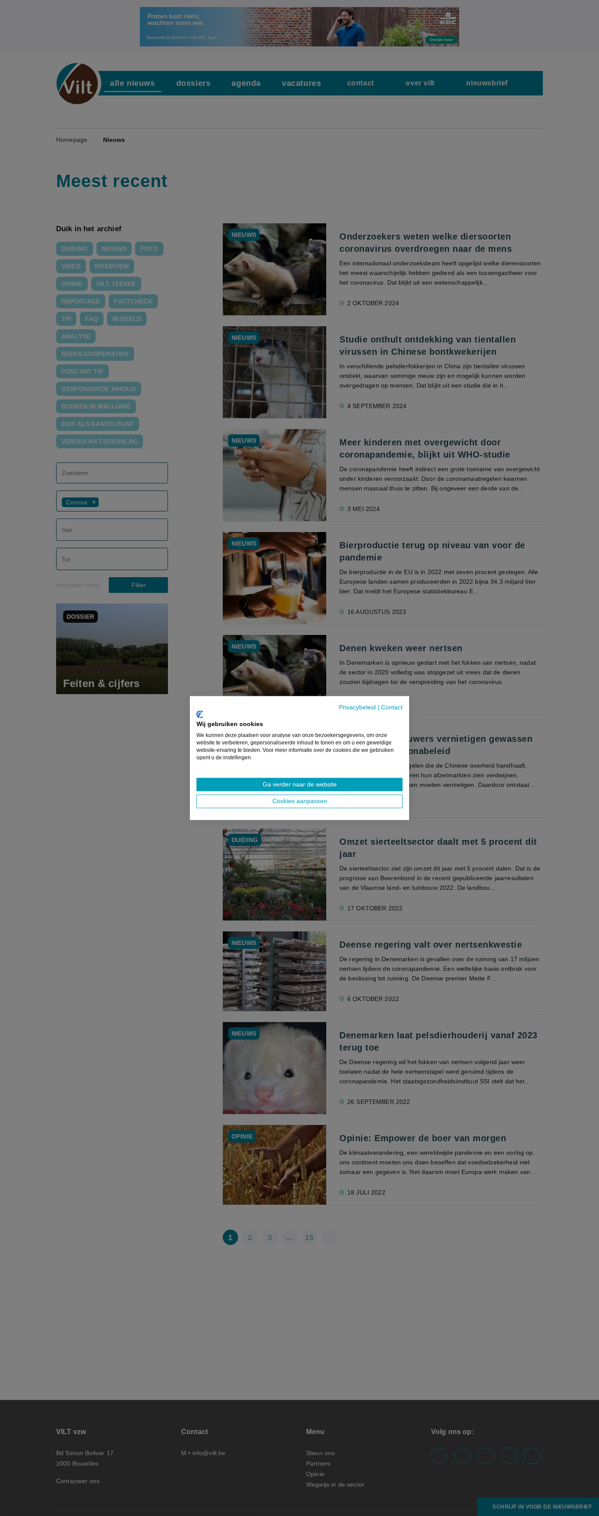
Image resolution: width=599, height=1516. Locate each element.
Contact (392, 707)
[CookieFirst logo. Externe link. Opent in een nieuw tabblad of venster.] (199, 714)
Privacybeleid (357, 707)
